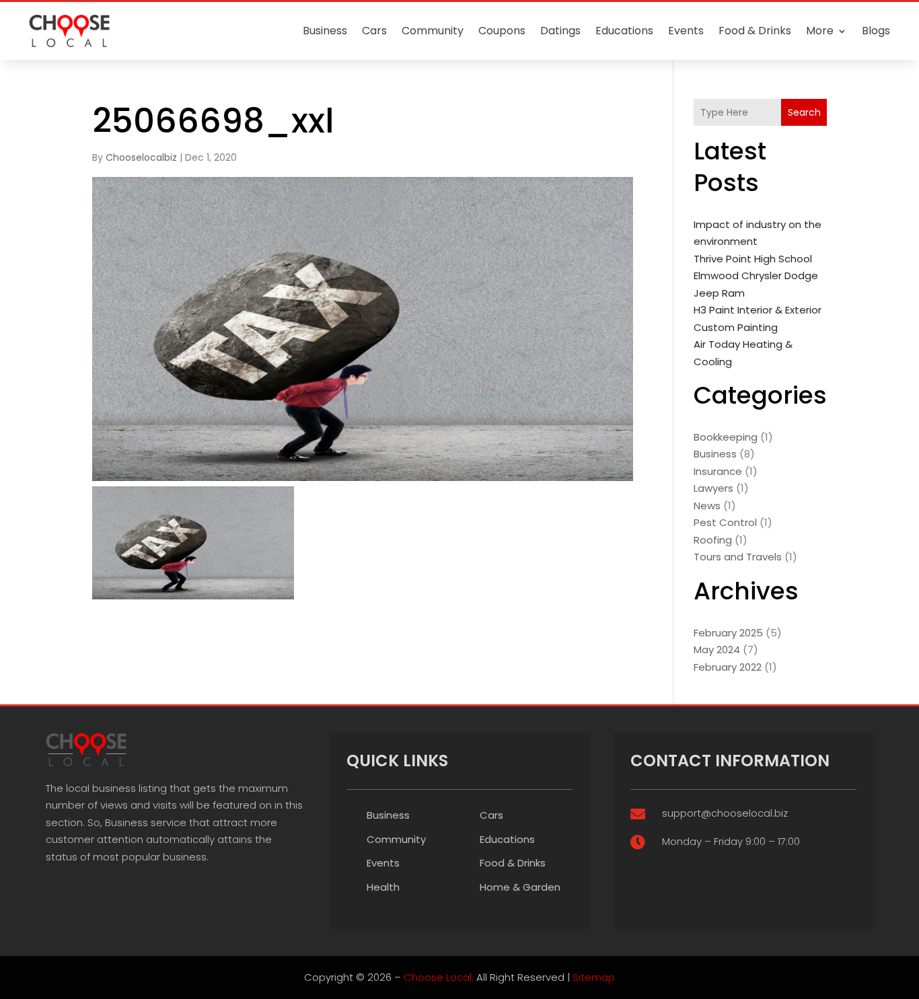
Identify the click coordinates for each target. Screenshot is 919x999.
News (707, 505)
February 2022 (728, 667)
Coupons (501, 30)
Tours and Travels (738, 557)
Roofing (713, 540)
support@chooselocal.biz (725, 813)
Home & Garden (520, 887)
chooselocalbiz (141, 157)
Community (433, 30)
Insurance (718, 471)
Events (686, 30)
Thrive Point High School (753, 259)
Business (325, 30)
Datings (560, 30)
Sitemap (594, 977)
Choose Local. (439, 977)
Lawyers (713, 488)
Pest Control (725, 522)
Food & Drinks (755, 30)
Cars (374, 30)
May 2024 (717, 649)
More (820, 30)
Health (383, 887)
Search (804, 112)
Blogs (876, 30)
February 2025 (728, 633)
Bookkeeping (726, 437)
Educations (624, 30)
